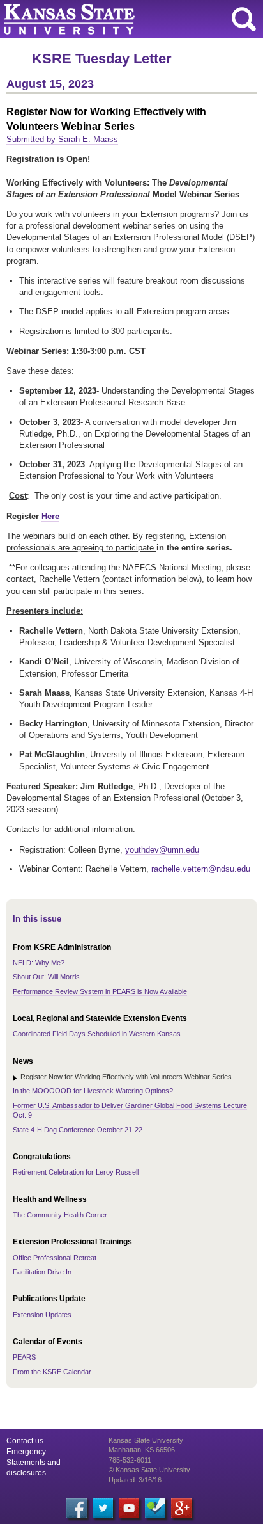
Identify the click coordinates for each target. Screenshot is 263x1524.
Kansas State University (116, 19)
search (244, 19)
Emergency (26, 1451)
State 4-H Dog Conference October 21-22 (77, 1130)
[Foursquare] (155, 1508)
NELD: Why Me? (38, 963)
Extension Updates (42, 1315)
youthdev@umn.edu (162, 849)
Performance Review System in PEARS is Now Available (100, 991)
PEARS (24, 1357)
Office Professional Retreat (54, 1258)
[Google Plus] (181, 1508)
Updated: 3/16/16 (135, 1480)
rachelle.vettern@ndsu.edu (200, 869)
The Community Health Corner (60, 1215)
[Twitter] (103, 1508)
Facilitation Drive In (42, 1272)
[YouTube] (129, 1508)
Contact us (24, 1440)
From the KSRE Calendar (52, 1372)
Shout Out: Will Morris (46, 977)
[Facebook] (76, 1508)
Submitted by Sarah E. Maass (62, 139)
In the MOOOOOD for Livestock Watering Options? (93, 1091)
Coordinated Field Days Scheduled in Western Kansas (97, 1034)
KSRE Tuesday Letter (102, 59)
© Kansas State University (149, 1469)
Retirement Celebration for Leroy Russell (76, 1172)
